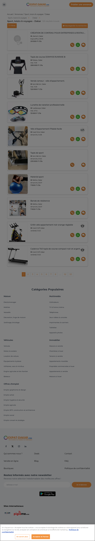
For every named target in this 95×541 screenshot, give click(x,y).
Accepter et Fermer (41, 537)
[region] (47, 532)
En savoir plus (22, 537)
